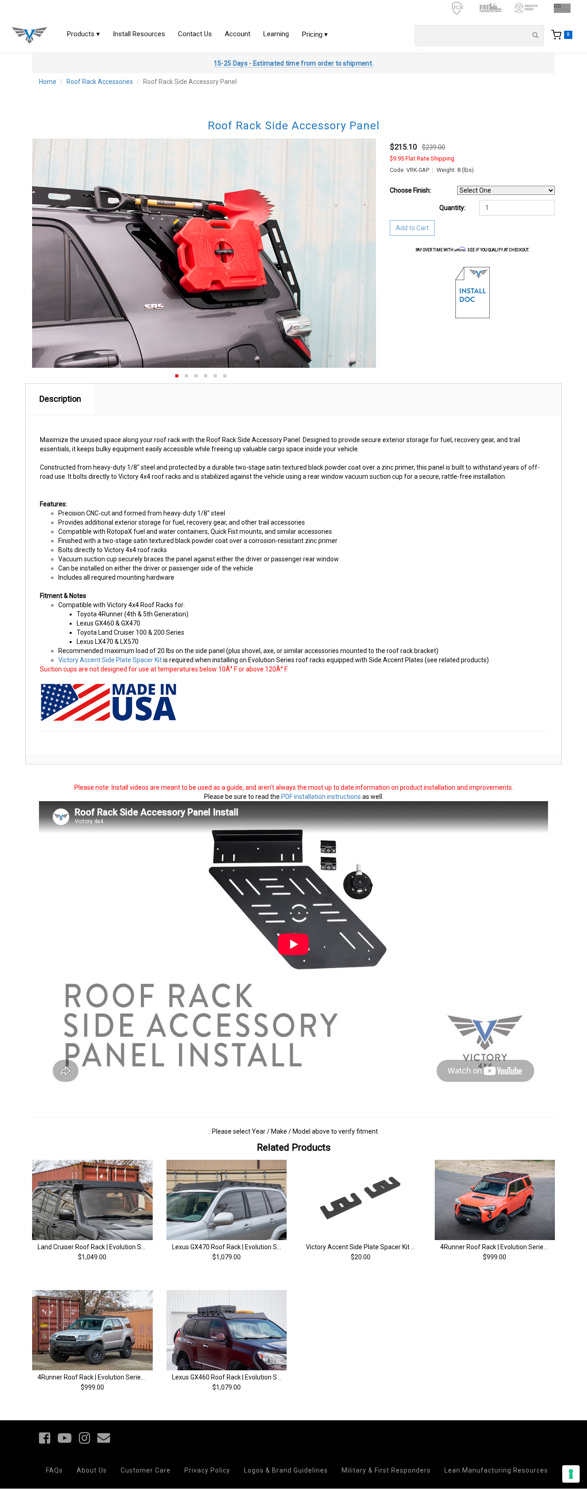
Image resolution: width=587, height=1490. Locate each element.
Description (60, 399)
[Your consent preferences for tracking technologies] (571, 1474)
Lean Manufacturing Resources (496, 1470)
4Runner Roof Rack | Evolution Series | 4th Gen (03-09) (116, 1377)
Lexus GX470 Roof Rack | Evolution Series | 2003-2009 (249, 1247)
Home (47, 81)
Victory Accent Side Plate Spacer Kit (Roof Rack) (375, 1247)
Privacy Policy (207, 1470)
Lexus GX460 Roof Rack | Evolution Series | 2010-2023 (249, 1377)
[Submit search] (535, 35)
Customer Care (146, 1470)
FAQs (54, 1470)
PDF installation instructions (321, 796)
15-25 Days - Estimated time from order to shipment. (293, 63)
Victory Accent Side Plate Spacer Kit (110, 660)
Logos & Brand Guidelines (286, 1470)
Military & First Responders (386, 1470)
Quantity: (452, 207)
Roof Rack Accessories (99, 81)
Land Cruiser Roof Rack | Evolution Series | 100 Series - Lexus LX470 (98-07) (146, 1247)
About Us (92, 1470)
